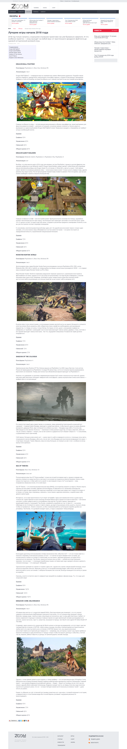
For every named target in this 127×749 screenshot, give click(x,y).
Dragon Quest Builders (15, 50)
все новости (114, 30)
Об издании (18, 740)
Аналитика (67, 1)
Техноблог (61, 745)
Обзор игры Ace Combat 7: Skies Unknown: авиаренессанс (36, 22)
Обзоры (20, 28)
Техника (36, 7)
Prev (10, 22)
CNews (62, 1)
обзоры (28, 11)
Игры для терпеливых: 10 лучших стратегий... (18, 22)
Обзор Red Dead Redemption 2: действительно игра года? (90, 22)
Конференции (75, 1)
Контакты (23, 741)
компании (12, 11)
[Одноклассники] (23, 721)
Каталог (60, 736)
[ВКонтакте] (19, 721)
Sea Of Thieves (13, 55)
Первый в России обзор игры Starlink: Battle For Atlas (107, 22)
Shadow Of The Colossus (15, 54)
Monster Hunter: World (15, 52)
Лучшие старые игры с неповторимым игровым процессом (102, 49)
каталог (43, 11)
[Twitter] (21, 721)
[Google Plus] (28, 721)
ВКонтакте (94, 742)
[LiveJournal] (26, 721)
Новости (61, 742)
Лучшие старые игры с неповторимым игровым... (54, 22)
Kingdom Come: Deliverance (16, 57)
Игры (14, 28)
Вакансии (17, 741)
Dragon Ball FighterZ (14, 49)
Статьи (60, 739)
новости (21, 11)
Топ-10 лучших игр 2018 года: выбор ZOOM (71, 22)
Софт (53, 7)
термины (35, 11)
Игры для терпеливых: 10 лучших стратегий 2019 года (105, 36)
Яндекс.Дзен (95, 739)
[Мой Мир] (25, 721)
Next (117, 22)
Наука (45, 7)
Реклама (24, 740)
